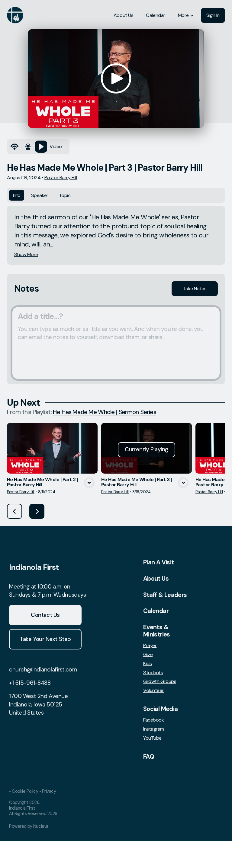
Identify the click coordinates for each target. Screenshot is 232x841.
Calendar (156, 611)
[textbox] (116, 343)
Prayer (149, 646)
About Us (156, 578)
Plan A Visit (158, 562)
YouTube (152, 738)
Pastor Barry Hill (60, 177)
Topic (65, 195)
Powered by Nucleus (29, 826)
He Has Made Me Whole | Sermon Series (104, 412)
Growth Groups (159, 681)
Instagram (153, 729)
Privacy (49, 791)
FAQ (148, 756)
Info (17, 195)
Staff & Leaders (165, 595)
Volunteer (153, 690)
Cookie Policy (25, 791)
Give (148, 655)
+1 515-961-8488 (30, 683)
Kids (147, 664)
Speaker (39, 195)
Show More (26, 255)
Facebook (153, 720)
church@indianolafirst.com (43, 669)
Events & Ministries (156, 630)
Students (153, 673)
